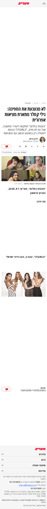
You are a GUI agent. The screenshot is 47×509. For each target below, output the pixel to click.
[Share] (44, 146)
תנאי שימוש (41, 505)
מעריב (44, 103)
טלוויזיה (28, 103)
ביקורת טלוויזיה (39, 390)
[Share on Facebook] (38, 146)
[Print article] (20, 146)
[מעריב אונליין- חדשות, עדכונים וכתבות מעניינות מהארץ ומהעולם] (23, 3)
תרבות (36, 103)
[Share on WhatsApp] (26, 146)
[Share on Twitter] (32, 146)
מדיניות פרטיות (29, 505)
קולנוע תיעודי (26, 390)
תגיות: (43, 388)
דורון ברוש (33, 138)
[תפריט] (45, 3)
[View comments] (6, 146)
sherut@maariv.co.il (28, 485)
